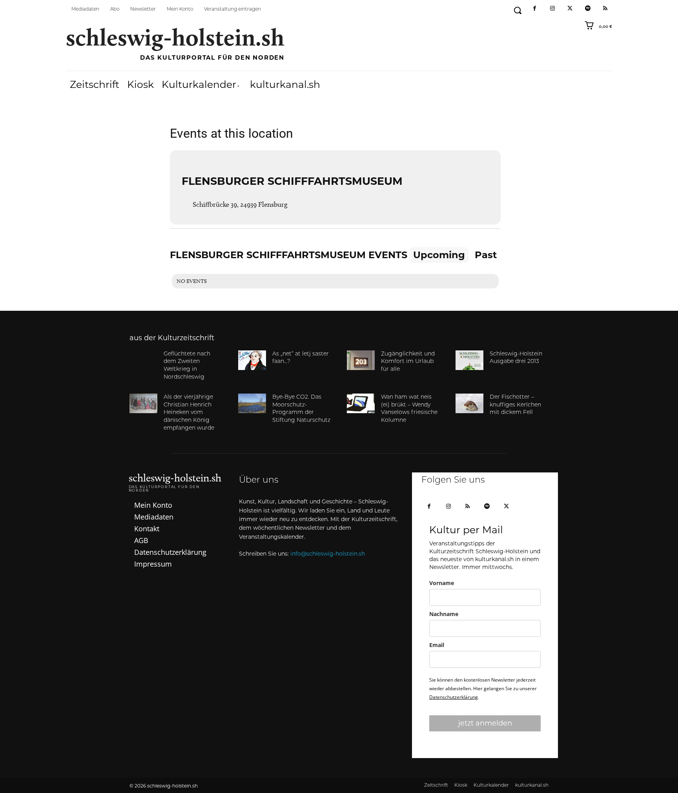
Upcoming (439, 255)
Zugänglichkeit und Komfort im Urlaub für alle (408, 361)
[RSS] (605, 9)
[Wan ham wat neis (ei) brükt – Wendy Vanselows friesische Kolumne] (361, 403)
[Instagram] (552, 9)
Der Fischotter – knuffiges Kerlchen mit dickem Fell (515, 405)
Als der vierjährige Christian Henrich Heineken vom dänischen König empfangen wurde (189, 412)
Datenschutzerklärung (453, 697)
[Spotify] (587, 9)
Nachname (443, 614)
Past (486, 255)
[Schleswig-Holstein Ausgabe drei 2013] (469, 360)
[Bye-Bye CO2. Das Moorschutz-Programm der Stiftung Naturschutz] (252, 403)
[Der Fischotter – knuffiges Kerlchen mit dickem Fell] (469, 403)
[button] (517, 10)
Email (436, 645)
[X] (506, 506)
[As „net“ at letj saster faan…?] (252, 360)
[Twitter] (570, 9)
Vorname (441, 583)
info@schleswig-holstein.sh (327, 553)
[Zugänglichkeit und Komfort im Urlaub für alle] (361, 360)
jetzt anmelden (485, 723)
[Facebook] (534, 9)
